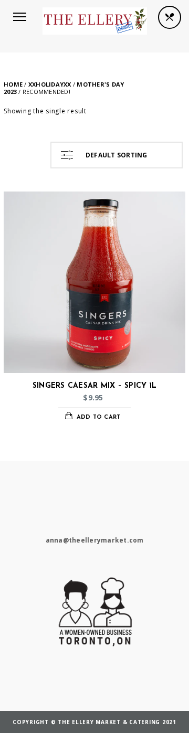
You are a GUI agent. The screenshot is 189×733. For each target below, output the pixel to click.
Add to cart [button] (99, 417)
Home (13, 84)
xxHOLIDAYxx (49, 84)
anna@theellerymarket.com (95, 540)
